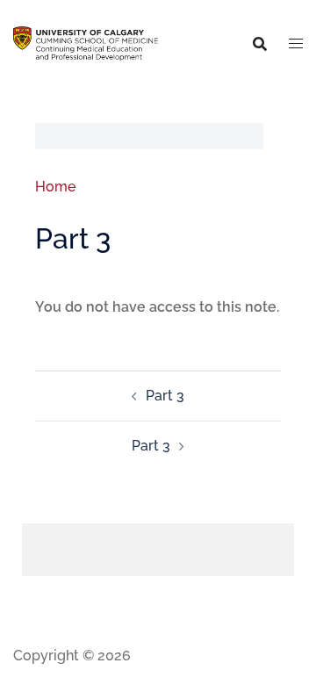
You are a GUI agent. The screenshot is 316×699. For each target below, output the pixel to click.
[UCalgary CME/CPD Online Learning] (85, 42)
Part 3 (165, 395)
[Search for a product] (260, 44)
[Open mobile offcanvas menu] (296, 43)
